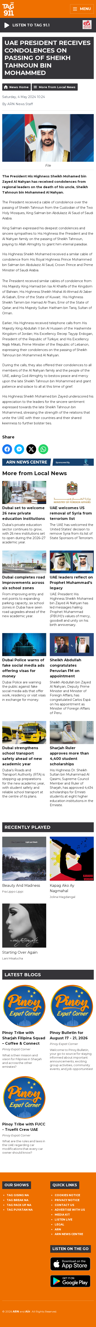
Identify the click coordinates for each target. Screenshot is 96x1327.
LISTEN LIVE (63, 1219)
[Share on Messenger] (19, 449)
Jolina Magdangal (62, 897)
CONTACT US (64, 1205)
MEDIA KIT (62, 1214)
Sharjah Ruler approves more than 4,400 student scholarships (69, 756)
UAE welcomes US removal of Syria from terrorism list (71, 513)
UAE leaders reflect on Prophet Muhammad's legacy (71, 582)
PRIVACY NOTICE (67, 1200)
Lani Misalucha (12, 958)
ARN (58, 1229)
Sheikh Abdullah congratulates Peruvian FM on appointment (65, 668)
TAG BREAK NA (17, 1200)
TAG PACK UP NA (19, 1205)
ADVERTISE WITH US (70, 1209)
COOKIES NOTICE (67, 1195)
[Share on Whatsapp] (43, 449)
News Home (19, 87)
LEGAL (59, 1224)
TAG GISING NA (18, 1195)
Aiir (27, 1311)
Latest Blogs (22, 974)
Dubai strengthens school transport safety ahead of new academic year (22, 756)
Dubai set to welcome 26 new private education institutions (23, 513)
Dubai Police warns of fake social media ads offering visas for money (23, 668)
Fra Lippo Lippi (12, 891)
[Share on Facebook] (7, 449)
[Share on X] (31, 449)
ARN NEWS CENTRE (69, 1234)
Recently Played (27, 827)
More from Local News (57, 87)
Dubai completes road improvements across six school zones (23, 582)
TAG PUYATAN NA (20, 1209)
